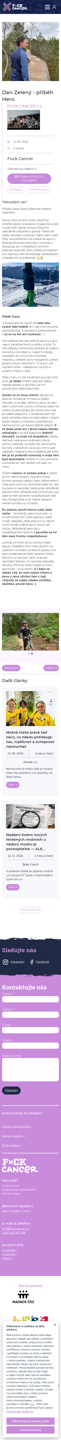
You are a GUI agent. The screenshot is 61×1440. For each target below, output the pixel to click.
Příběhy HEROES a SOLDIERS (30, 178)
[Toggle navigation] (47, 7)
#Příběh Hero (39, 189)
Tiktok (6, 1258)
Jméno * (7, 994)
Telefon (7, 1040)
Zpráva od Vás (11, 1055)
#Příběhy (15, 189)
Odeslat (11, 1090)
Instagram (9, 1250)
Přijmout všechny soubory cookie (30, 1421)
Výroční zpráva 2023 (16, 1126)
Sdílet (50, 668)
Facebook (8, 1254)
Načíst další (29, 909)
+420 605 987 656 (14, 1232)
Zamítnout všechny (30, 1430)
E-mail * (7, 1024)
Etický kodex (10, 1145)
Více (11, 784)
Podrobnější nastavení (19, 1411)
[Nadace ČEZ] (31, 1296)
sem (32, 1404)
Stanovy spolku (12, 1136)
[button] (55, 7)
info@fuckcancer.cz (15, 1228)
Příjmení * (9, 1009)
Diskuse (9, 668)
